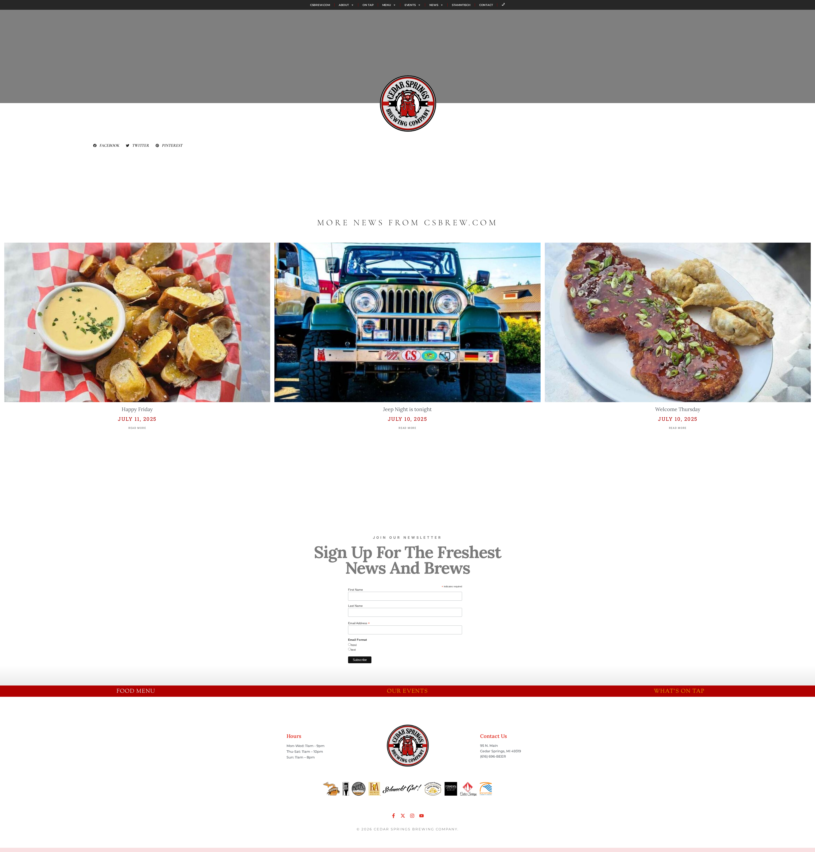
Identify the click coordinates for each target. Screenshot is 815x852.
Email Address (359, 623)
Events (410, 5)
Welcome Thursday (677, 409)
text (353, 649)
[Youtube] (421, 815)
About (344, 5)
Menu (386, 5)
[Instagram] (412, 815)
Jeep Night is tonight (407, 409)
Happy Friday (137, 409)
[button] (106, 145)
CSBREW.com (320, 5)
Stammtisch (461, 5)
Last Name (355, 605)
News (433, 5)
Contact (486, 5)
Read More (137, 428)
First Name (355, 589)
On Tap (368, 5)
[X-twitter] (402, 815)
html (354, 645)
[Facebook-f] (393, 815)
